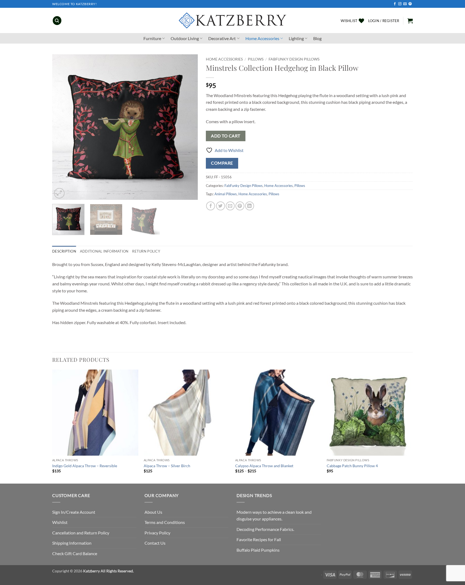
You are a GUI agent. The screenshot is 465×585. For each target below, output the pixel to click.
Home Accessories (262, 38)
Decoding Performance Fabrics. (265, 529)
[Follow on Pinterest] (410, 4)
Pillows (255, 59)
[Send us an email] (405, 4)
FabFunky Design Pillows (294, 59)
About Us (153, 512)
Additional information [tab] (104, 251)
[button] (383, 20)
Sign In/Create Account (73, 512)
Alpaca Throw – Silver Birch (167, 465)
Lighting (296, 38)
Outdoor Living (185, 38)
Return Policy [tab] (146, 251)
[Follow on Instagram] (399, 4)
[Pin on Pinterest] (239, 205)
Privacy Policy (157, 532)
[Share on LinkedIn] (249, 205)
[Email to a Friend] (230, 205)
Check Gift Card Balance (74, 553)
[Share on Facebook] (210, 205)
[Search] (57, 20)
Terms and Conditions (165, 522)
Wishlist (60, 522)
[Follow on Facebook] (394, 4)
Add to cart (225, 135)
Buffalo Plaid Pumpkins (258, 549)
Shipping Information (71, 542)
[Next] (188, 127)
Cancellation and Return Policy (80, 532)
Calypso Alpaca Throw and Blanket (264, 465)
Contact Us (155, 542)
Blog (317, 38)
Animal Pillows (225, 194)
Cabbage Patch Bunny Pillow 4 (352, 465)
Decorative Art (222, 38)
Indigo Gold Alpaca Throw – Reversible (84, 465)
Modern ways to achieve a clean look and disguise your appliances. (274, 515)
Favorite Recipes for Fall (259, 539)
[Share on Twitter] (220, 205)
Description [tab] (64, 251)
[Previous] (62, 127)
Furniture (152, 38)
